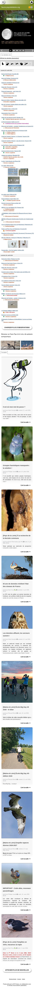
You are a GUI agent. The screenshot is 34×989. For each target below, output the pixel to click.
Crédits (23, 979)
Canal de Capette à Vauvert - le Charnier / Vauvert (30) (15, 136)
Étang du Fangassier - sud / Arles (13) (11, 91)
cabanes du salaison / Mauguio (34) (10, 155)
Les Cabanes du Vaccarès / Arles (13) (11, 280)
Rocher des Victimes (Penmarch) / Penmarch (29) (14, 130)
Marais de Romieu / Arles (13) (9, 95)
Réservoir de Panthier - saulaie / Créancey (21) (13, 298)
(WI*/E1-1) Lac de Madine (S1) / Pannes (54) (12, 207)
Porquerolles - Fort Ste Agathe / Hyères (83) (12, 250)
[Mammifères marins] (12, 64)
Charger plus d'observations (17, 327)
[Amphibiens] (21, 64)
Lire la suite (25, 422)
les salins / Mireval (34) (7, 165)
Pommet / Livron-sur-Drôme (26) (9, 315)
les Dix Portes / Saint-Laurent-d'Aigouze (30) (12, 145)
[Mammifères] (7, 64)
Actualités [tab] (4, 352)
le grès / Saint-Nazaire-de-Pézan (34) (10, 161)
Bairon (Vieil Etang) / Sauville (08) (9, 74)
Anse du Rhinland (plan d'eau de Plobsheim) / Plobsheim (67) (17, 224)
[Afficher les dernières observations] (9, 58)
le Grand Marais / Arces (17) (8, 289)
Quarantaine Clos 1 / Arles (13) (9, 109)
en (31, 7)
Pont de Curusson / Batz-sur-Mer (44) (11, 203)
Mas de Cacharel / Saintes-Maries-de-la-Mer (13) (13, 104)
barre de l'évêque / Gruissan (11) (9, 78)
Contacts (19, 979)
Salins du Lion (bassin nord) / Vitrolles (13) (12, 117)
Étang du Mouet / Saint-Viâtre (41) (10, 199)
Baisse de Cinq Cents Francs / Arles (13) (11, 263)
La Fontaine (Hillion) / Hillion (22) (9, 310)
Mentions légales (12, 979)
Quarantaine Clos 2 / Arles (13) (9, 113)
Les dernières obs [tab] (6, 55)
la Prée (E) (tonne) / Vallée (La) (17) (10, 122)
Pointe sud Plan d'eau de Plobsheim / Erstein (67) (14, 229)
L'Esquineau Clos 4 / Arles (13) (9, 276)
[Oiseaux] (3, 64)
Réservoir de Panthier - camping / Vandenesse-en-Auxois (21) (17, 126)
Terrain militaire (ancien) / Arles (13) (10, 285)
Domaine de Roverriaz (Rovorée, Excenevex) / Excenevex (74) (17, 233)
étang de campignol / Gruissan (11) (10, 82)
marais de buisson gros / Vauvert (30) (11, 151)
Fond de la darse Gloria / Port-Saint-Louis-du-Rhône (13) (15, 272)
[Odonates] (26, 64)
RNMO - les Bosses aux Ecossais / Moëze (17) (13, 293)
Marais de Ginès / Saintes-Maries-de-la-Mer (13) (13, 100)
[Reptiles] (17, 64)
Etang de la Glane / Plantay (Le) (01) (10, 259)
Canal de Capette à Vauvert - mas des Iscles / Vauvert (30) (16, 141)
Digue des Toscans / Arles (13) (9, 87)
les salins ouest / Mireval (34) (8, 194)
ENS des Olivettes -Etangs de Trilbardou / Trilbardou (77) (15, 237)
